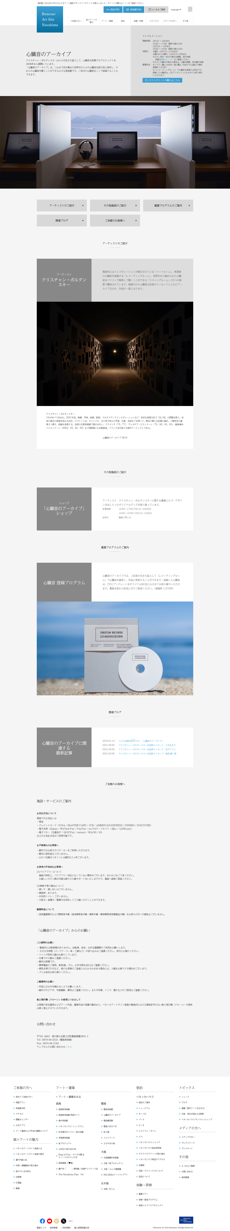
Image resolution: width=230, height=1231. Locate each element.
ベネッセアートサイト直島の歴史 (30, 1154)
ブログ (184, 1102)
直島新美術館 (64, 1109)
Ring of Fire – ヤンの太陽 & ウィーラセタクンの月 (71, 1156)
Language (175, 9)
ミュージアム (144, 1108)
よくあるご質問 (158, 9)
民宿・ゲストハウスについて (151, 1171)
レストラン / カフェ (147, 1131)
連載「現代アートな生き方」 (193, 1108)
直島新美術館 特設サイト (69, 1115)
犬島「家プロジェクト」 (114, 1163)
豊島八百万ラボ (110, 1126)
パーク (141, 1119)
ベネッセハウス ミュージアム (71, 1126)
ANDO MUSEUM (67, 1149)
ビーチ (141, 1125)
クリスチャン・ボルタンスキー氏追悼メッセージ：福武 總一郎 (147, 754)
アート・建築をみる (70, 1097)
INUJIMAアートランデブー (116, 1175)
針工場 (106, 1132)
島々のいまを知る (23, 1171)
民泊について (144, 1177)
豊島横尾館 (108, 1121)
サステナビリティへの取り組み (152, 1154)
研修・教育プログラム (148, 1200)
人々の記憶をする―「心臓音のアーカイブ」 (141, 741)
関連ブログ (62, 220)
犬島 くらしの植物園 (112, 1169)
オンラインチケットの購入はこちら (162, 80)
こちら (125, 3)
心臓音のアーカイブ (112, 1115)
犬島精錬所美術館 (111, 1158)
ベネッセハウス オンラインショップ (196, 1119)
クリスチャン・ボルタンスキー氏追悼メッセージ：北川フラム (147, 749)
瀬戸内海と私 (21, 1160)
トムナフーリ (109, 1138)
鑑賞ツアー (143, 1194)
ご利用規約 (66, 1228)
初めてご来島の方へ (24, 1097)
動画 (18, 1188)
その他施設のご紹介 (115, 205)
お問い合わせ (187, 1172)
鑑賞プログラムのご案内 (168, 205)
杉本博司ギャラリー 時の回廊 (71, 1132)
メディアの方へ (188, 1137)
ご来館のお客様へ (115, 220)
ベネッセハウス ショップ (149, 1142)
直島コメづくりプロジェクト (151, 1205)
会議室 (141, 1165)
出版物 (18, 1177)
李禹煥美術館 (64, 1138)
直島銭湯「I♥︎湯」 (66, 1163)
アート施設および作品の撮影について (32, 1131)
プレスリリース (188, 1143)
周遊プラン (20, 1102)
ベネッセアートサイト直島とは (29, 1148)
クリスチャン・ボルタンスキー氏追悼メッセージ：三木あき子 (147, 745)
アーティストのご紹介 (61, 205)
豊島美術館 (108, 1109)
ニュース (185, 1097)
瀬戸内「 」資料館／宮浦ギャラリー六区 (78, 1169)
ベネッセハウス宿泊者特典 (150, 1148)
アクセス (19, 1114)
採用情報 (185, 1177)
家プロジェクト (65, 1143)
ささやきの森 (109, 1143)
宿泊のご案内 (144, 1102)
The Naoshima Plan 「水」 (72, 1174)
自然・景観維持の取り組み (27, 1165)
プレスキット (187, 1148)
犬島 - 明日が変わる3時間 (192, 1114)
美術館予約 (20, 1108)
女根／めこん (109, 1189)
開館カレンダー (167, 59)
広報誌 (18, 1183)
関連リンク (41, 1228)
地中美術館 (63, 1121)
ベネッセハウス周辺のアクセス (152, 1159)
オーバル (142, 1114)
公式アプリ (20, 1125)
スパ (141, 1137)
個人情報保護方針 (81, 1228)
